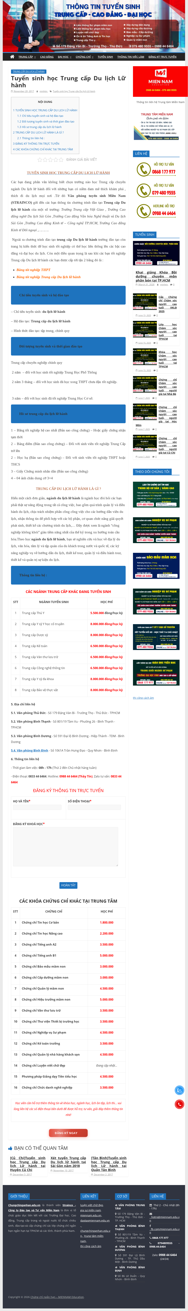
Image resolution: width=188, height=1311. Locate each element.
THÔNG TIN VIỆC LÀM (130, 56)
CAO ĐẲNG (47, 56)
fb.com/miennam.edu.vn (164, 1230)
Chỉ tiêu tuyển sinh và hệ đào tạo (40, 116)
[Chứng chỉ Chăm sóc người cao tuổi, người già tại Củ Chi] (145, 436)
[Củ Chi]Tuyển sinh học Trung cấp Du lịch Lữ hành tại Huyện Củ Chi (27, 1164)
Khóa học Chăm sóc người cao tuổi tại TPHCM (168, 359)
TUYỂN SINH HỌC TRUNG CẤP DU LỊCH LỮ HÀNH (45, 110)
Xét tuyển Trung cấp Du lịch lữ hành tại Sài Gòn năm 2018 (68, 1162)
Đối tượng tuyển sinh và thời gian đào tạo (45, 121)
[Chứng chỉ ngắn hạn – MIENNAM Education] (94, 2)
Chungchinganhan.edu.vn (24, 1205)
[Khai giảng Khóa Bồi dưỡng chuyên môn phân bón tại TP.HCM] (156, 243)
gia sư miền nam (90, 1210)
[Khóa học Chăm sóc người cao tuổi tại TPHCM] (145, 350)
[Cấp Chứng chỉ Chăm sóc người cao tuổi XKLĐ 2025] (145, 295)
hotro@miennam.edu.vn (164, 1218)
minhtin (44, 91)
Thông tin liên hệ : (31, 138)
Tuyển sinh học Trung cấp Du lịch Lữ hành (74, 91)
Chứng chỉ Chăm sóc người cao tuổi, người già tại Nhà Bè (168, 387)
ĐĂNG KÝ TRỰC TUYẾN (162, 56)
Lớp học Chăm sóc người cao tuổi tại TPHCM (168, 331)
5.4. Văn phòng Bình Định (29, 750)
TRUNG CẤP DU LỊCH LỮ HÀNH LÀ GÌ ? (38, 132)
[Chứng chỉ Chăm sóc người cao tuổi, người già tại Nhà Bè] (145, 378)
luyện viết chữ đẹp (91, 1205)
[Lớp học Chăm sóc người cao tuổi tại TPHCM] (145, 323)
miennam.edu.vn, (91, 1215)
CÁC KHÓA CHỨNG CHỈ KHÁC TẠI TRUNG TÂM (43, 149)
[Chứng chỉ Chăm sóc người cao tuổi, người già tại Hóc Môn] (145, 405)
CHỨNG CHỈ (83, 56)
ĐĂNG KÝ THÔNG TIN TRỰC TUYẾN (36, 143)
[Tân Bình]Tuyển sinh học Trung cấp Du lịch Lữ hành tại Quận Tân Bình (109, 1164)
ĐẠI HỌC (63, 56)
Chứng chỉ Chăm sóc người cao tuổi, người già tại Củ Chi (168, 445)
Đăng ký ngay (66, 1133)
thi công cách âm (143, 698)
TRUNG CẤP (26, 56)
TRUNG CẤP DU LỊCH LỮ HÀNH (29, 71)
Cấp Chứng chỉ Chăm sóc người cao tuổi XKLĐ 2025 (168, 304)
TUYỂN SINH (105, 56)
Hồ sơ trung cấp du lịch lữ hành (39, 127)
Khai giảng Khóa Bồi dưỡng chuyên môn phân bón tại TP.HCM (156, 276)
